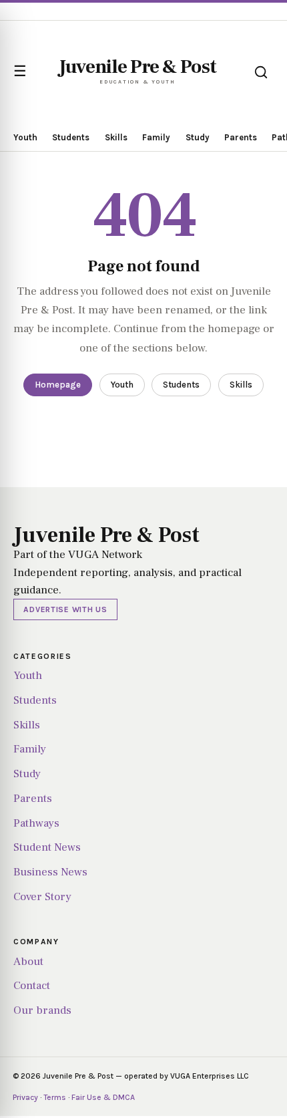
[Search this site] (261, 72)
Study (198, 137)
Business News (50, 872)
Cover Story (42, 896)
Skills (116, 137)
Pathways (36, 823)
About (28, 961)
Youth (25, 137)
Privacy (25, 1097)
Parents (240, 137)
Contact (31, 985)
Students (70, 137)
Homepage (58, 385)
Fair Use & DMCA (103, 1097)
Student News (47, 847)
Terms (54, 1097)
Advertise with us (65, 609)
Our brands (42, 1010)
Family (156, 137)
